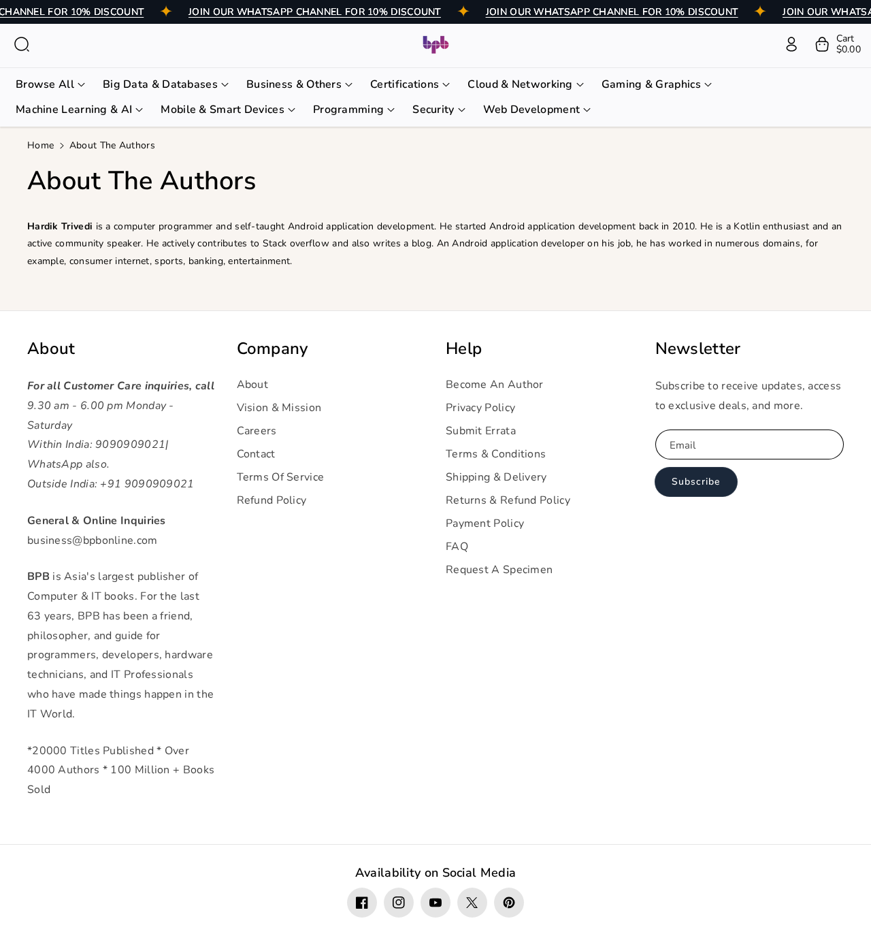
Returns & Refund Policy (508, 500)
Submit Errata (481, 430)
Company (272, 348)
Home (40, 145)
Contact (256, 454)
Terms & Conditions (496, 454)
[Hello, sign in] (791, 44)
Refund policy (272, 500)
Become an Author (495, 384)
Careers (257, 430)
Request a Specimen (499, 569)
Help (464, 348)
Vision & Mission (279, 407)
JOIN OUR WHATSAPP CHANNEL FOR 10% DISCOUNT (314, 11)
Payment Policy (485, 523)
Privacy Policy (480, 407)
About (51, 348)
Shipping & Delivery (496, 477)
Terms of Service (281, 477)
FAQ (457, 546)
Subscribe (696, 481)
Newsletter (698, 348)
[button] (21, 44)
